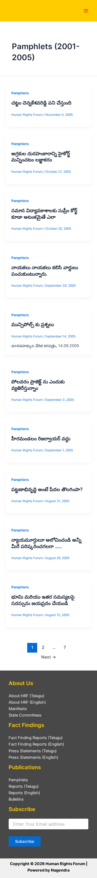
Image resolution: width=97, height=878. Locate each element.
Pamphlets (20, 93)
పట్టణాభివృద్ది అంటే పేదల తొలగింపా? (47, 489)
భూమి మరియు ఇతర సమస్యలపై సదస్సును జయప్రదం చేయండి (43, 600)
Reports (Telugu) (24, 786)
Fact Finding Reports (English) (36, 744)
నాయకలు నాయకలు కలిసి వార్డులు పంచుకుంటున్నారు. (44, 270)
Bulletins (16, 799)
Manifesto (18, 708)
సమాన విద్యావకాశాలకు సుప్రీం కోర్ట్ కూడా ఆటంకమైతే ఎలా (44, 213)
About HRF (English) (27, 702)
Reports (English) (24, 792)
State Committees (25, 715)
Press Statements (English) (33, 757)
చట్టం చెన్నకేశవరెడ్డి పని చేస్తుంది (41, 103)
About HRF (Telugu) (26, 695)
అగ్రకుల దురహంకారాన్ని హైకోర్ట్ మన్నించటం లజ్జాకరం (40, 156)
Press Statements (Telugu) (33, 751)
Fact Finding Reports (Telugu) (36, 737)
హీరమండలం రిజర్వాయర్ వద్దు (40, 438)
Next (48, 657)
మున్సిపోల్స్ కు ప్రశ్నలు (32, 324)
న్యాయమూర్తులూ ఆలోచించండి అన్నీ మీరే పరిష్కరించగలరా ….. (46, 543)
